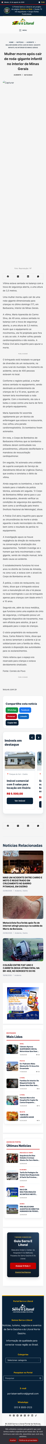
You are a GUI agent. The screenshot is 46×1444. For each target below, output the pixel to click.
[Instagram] (14, 1415)
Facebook (25, 710)
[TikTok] (36, 1415)
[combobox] (20, 1378)
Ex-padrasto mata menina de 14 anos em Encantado (29, 1066)
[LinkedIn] (28, 276)
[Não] (43, 1435)
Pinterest (11, 716)
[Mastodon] (28, 1415)
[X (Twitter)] (18, 276)
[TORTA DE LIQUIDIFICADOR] (12, 1116)
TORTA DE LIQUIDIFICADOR (27, 1116)
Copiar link (12, 723)
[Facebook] (8, 276)
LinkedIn (23, 716)
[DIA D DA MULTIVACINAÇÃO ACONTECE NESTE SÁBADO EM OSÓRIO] (12, 1192)
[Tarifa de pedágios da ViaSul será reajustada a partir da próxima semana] (12, 1175)
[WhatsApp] (38, 276)
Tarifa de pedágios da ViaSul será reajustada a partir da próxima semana (29, 1176)
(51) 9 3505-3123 (23, 1407)
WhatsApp (11, 710)
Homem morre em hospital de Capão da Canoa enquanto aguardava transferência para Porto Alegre (29, 1103)
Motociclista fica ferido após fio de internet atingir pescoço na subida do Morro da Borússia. (22, 925)
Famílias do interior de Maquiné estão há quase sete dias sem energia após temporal (29, 1084)
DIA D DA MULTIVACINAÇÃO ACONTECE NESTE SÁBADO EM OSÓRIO (28, 1193)
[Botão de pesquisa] (40, 1378)
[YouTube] (17, 1415)
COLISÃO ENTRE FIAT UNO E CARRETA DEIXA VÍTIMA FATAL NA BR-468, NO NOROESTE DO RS (21, 968)
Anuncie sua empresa (23, 1272)
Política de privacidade (28, 1440)
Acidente (17, 75)
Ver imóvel (20, 801)
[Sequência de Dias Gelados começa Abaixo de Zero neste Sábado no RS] (12, 1158)
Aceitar (13, 1440)
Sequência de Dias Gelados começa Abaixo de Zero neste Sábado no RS (29, 1159)
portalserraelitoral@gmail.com (23, 1393)
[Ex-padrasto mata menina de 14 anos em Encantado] (12, 1066)
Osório (25, 891)
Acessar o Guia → (23, 1266)
